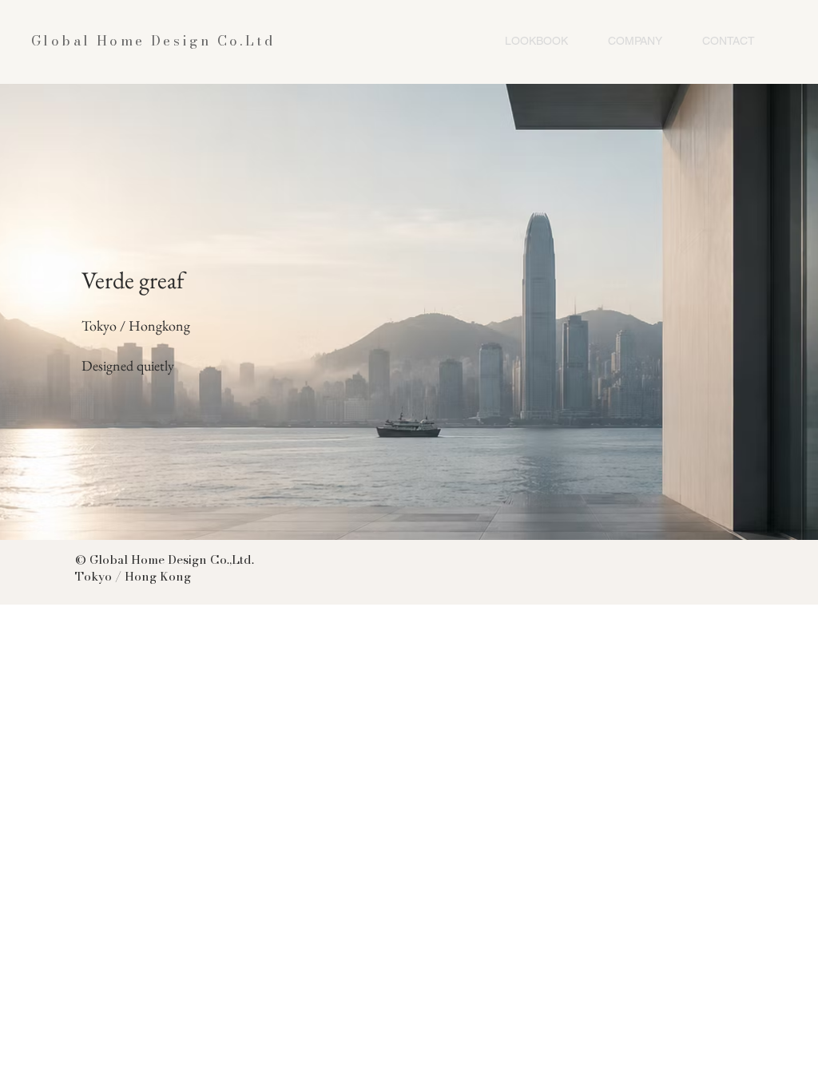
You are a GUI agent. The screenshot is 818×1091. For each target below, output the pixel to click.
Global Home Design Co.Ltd (153, 40)
